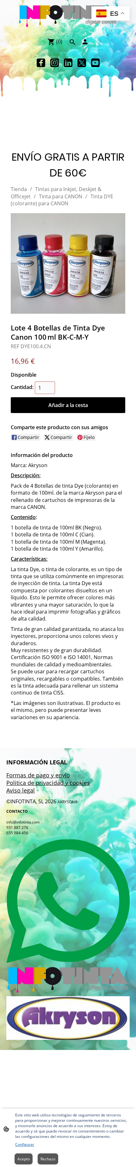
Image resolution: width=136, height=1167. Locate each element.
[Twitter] (81, 63)
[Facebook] (41, 63)
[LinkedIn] (68, 63)
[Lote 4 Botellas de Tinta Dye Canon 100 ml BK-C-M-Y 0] (68, 263)
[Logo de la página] (68, 16)
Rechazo (47, 1159)
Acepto (23, 1159)
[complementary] (110, 14)
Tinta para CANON (60, 196)
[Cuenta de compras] (85, 42)
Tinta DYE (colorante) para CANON (62, 200)
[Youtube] (95, 63)
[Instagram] (54, 63)
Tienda (19, 189)
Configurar (24, 1144)
